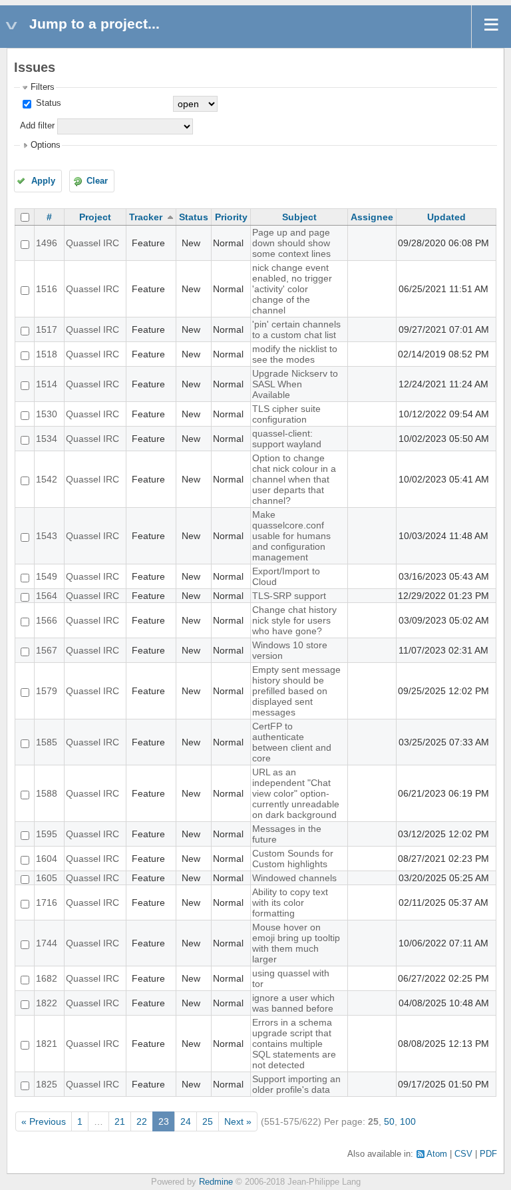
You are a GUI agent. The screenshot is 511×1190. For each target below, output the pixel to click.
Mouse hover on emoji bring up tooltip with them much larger (296, 943)
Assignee (372, 217)
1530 (46, 414)
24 (185, 1121)
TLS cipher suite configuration (286, 414)
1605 (46, 878)
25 (207, 1121)
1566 (46, 620)
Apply (43, 181)
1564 (46, 595)
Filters (43, 87)
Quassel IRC (92, 243)
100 (408, 1121)
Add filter (37, 125)
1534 (46, 438)
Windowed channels (294, 878)
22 (141, 1121)
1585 (46, 742)
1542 (46, 479)
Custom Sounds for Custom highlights (292, 858)
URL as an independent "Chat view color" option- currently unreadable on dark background (295, 793)
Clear (97, 181)
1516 (46, 289)
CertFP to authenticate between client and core (291, 742)
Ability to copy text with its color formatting (290, 902)
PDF (488, 1154)
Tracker (145, 217)
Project (95, 217)
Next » (238, 1121)
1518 (46, 354)
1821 (46, 1043)
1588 (46, 793)
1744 (46, 943)
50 (389, 1121)
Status (47, 103)
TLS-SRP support (289, 595)
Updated (446, 217)
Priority (231, 217)
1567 (46, 650)
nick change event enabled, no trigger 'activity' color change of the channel (292, 288)
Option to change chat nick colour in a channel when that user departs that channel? (294, 479)
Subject (299, 217)
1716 (46, 902)
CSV (463, 1154)
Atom (436, 1154)
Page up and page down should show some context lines (291, 243)
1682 (46, 978)
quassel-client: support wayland (286, 438)
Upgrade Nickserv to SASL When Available (295, 384)
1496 (46, 243)
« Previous (43, 1121)
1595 (46, 834)
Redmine (216, 1182)
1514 (46, 384)
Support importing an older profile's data (296, 1084)
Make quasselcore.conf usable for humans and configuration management (291, 535)
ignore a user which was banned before (293, 1003)
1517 (46, 329)
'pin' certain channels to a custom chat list (296, 329)
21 (119, 1121)
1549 (46, 576)
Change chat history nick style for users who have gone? (294, 620)
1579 (46, 691)
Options (46, 145)
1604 (46, 858)
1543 (46, 535)
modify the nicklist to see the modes (294, 354)
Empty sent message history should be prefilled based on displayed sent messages (296, 690)
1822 (46, 1003)
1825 (46, 1084)
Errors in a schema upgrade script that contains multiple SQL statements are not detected (294, 1043)
